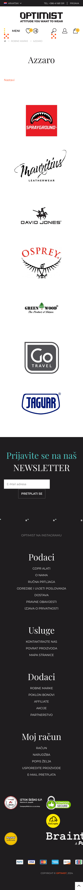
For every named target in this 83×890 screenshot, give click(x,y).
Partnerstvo (41, 714)
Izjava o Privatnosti (41, 608)
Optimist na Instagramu (41, 535)
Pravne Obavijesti (41, 601)
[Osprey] (41, 262)
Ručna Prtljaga (41, 581)
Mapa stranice (41, 655)
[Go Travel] (41, 357)
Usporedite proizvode (41, 768)
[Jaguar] (41, 404)
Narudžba (41, 754)
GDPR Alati (41, 568)
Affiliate (41, 701)
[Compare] (35, 30)
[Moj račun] (64, 30)
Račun (41, 748)
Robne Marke (19, 41)
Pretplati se (31, 493)
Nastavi (9, 80)
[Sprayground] (41, 120)
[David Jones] (41, 215)
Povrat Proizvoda (41, 648)
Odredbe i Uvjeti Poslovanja (41, 588)
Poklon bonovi (41, 694)
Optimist (61, 873)
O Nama (41, 575)
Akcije (41, 708)
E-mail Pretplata (41, 774)
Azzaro (37, 41)
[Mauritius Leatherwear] (41, 168)
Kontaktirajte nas (41, 641)
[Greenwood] (41, 310)
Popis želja (41, 761)
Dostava (41, 595)
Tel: (54, 3)
